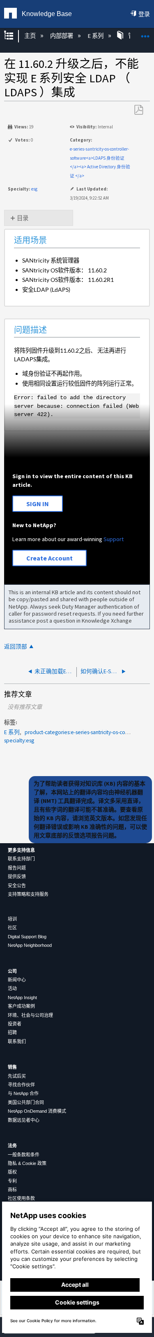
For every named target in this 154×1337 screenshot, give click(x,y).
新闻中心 (17, 979)
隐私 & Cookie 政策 (27, 1163)
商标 (12, 1189)
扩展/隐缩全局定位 (145, 33)
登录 (144, 14)
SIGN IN (37, 504)
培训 (12, 918)
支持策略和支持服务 (28, 894)
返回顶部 (15, 646)
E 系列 (96, 36)
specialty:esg (19, 740)
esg (34, 189)
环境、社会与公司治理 (30, 1015)
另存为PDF (138, 110)
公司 (12, 971)
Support (113, 539)
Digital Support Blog (27, 936)
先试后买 (17, 1076)
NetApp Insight (22, 997)
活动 (12, 988)
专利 (12, 1181)
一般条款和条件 (23, 1154)
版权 (12, 1172)
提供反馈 (17, 876)
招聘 (12, 1032)
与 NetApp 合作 (23, 1093)
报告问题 (17, 867)
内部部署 (62, 36)
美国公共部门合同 (26, 1102)
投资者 (14, 1023)
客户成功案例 (21, 1006)
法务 (12, 1145)
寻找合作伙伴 (21, 1084)
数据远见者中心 (23, 1120)
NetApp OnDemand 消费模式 (37, 1111)
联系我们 (17, 1041)
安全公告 (17, 885)
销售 (12, 1067)
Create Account (49, 558)
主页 (30, 36)
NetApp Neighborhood (30, 945)
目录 (22, 218)
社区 (12, 927)
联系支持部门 (21, 858)
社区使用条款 (21, 1198)
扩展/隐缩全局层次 (14, 36)
